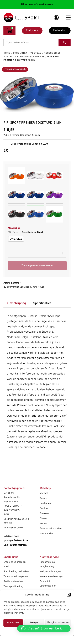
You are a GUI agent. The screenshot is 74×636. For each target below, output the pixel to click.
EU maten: (25, 232)
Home (6, 53)
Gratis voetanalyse (13, 581)
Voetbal (35, 53)
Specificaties (42, 303)
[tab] (16, 303)
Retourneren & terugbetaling (47, 564)
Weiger (34, 622)
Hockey (43, 523)
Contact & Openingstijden (48, 583)
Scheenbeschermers (31, 56)
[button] (69, 594)
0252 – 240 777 (13, 506)
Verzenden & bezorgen (51, 576)
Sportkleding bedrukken (16, 571)
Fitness (43, 518)
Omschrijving (16, 303)
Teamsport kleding (13, 586)
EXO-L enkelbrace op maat (14, 564)
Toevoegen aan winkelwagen (37, 265)
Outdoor (44, 508)
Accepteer (13, 622)
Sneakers (44, 513)
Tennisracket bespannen (16, 576)
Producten (20, 53)
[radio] (16, 238)
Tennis (43, 498)
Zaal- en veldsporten (51, 528)
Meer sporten (47, 533)
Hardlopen (45, 503)
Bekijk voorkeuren (58, 622)
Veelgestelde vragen (50, 571)
